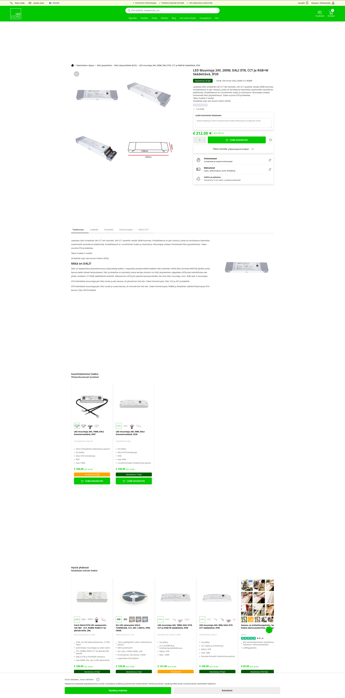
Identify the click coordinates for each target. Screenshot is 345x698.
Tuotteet (144, 18)
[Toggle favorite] (270, 139)
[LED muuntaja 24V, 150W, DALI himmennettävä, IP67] (92, 404)
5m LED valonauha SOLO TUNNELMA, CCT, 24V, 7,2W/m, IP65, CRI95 (133, 628)
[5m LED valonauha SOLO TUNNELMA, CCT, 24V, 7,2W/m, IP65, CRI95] (134, 598)
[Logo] (15, 13)
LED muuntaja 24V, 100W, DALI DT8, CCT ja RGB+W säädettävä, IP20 (175, 626)
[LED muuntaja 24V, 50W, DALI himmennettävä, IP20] (134, 404)
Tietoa (154, 18)
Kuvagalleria (205, 18)
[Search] (172, 10)
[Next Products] (269, 630)
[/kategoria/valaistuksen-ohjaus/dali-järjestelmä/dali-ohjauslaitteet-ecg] (76, 74)
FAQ (216, 18)
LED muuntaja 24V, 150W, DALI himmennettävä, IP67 (89, 433)
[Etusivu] (72, 65)
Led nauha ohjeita (188, 18)
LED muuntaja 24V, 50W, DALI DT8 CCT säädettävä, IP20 (215, 626)
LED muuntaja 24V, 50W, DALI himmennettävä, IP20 (130, 433)
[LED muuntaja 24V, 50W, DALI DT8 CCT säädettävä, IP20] (217, 598)
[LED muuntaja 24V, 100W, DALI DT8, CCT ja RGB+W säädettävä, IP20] (176, 598)
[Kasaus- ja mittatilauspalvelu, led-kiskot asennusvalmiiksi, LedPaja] (259, 598)
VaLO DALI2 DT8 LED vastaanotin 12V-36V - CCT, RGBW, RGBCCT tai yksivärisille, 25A (90, 628)
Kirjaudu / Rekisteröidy (321, 3)
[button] (92, 426)
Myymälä (133, 18)
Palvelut (164, 18)
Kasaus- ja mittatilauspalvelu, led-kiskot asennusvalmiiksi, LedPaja (258, 626)
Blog (174, 18)
